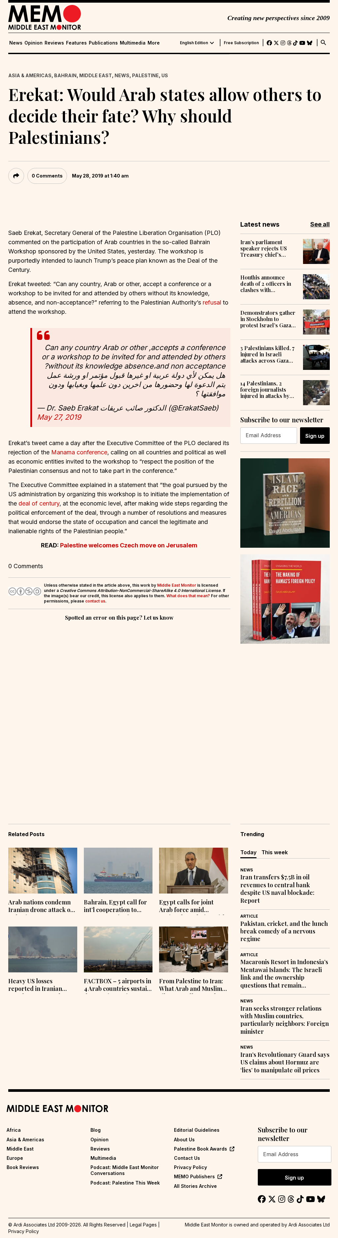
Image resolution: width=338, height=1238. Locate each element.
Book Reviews (23, 1167)
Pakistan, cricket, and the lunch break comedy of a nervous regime (284, 931)
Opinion (33, 43)
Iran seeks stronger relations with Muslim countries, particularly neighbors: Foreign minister (284, 1020)
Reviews (54, 43)
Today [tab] (248, 852)
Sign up (314, 436)
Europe (15, 1158)
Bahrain (65, 75)
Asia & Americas (29, 75)
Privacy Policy (190, 1167)
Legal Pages (143, 1224)
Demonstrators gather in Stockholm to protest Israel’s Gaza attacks (267, 319)
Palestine (145, 75)
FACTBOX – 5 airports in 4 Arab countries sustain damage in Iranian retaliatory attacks (117, 985)
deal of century (38, 503)
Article (249, 916)
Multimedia (133, 43)
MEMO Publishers (194, 1176)
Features (76, 43)
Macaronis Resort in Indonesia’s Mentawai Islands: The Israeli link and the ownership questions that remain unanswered (284, 973)
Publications (103, 43)
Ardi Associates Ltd (309, 1224)
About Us (184, 1139)
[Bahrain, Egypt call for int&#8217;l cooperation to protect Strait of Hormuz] (118, 871)
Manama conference (79, 452)
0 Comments (47, 176)
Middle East (95, 75)
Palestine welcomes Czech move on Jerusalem (128, 545)
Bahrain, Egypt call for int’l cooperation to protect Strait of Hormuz (115, 906)
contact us (95, 601)
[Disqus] (119, 713)
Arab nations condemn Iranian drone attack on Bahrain (41, 906)
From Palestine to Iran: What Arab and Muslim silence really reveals (191, 985)
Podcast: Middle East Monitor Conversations (124, 1170)
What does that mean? (188, 595)
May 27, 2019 (59, 417)
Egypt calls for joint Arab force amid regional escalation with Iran (192, 906)
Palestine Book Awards (200, 1149)
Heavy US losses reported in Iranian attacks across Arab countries (35, 985)
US (164, 75)
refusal (212, 302)
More (154, 43)
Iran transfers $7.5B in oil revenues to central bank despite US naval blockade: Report (277, 888)
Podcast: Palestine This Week (125, 1183)
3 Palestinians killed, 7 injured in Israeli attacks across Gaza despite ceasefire (267, 354)
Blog (95, 1130)
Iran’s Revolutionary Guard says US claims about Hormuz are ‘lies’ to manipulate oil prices (284, 1062)
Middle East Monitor (176, 585)
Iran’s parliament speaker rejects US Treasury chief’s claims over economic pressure (267, 248)
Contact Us (187, 1158)
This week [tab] (274, 852)
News (15, 43)
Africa (14, 1130)
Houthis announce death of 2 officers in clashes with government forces (265, 283)
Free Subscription (241, 43)
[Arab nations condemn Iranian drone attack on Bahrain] (42, 871)
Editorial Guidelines (197, 1130)
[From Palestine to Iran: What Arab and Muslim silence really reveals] (193, 949)
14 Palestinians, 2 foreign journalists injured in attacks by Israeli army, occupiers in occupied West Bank (268, 389)
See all (320, 224)
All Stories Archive (195, 1186)
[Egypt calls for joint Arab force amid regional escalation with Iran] (193, 871)
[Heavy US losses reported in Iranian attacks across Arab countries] (42, 949)
